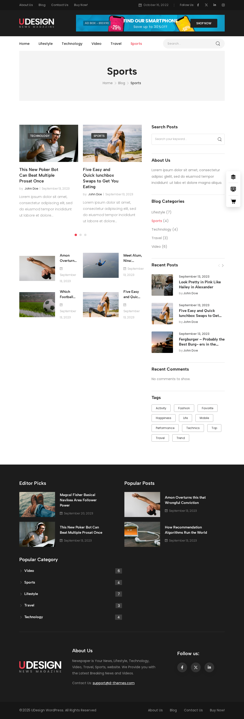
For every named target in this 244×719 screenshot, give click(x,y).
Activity (161, 408)
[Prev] (219, 265)
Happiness (163, 418)
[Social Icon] (198, 5)
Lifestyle (46, 43)
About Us (26, 5)
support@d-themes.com (114, 683)
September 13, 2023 (194, 277)
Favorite (207, 408)
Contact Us (59, 5)
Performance (165, 428)
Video (97, 43)
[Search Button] (220, 43)
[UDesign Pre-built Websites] (233, 177)
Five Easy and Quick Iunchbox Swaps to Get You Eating (199, 315)
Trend (181, 438)
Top (214, 428)
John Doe (190, 293)
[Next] (223, 265)
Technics (193, 428)
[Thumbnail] (48, 143)
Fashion (184, 408)
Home (24, 43)
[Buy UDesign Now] (233, 201)
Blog (42, 5)
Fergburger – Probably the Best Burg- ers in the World (202, 344)
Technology (72, 43)
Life (185, 418)
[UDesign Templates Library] (233, 189)
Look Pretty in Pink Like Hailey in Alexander (200, 284)
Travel (116, 43)
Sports (136, 43)
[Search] (219, 139)
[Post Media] (162, 285)
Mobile (204, 418)
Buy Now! (81, 5)
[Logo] (37, 23)
